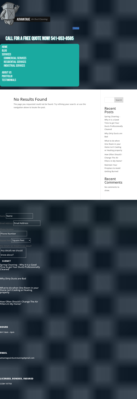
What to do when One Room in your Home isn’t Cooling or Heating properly (19, 290)
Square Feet (5, 240)
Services (6, 54)
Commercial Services (15, 58)
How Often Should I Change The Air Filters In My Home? (113, 157)
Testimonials (9, 80)
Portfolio (7, 76)
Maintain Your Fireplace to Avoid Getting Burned (112, 168)
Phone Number (7, 229)
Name (2, 216)
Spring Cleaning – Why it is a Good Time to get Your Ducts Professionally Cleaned (113, 122)
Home (4, 47)
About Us (7, 72)
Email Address (6, 223)
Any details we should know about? (16, 246)
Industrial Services (14, 66)
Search (119, 100)
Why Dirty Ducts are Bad (13, 278)
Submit (6, 261)
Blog (4, 51)
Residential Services (15, 62)
